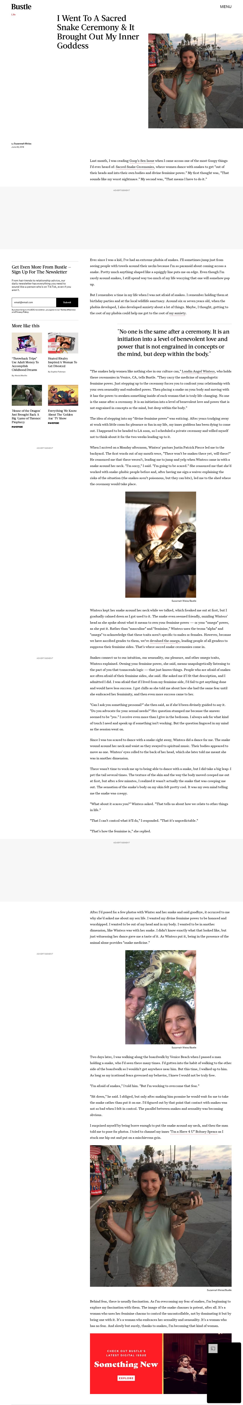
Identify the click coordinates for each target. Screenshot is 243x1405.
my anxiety (177, 313)
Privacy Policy (22, 312)
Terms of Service (67, 310)
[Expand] (211, 1346)
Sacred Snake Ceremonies (135, 166)
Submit (67, 302)
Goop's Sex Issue (141, 160)
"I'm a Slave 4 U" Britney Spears (193, 1131)
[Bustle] (21, 6)
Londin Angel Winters (198, 371)
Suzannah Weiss (22, 143)
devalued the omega (165, 640)
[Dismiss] (237, 1346)
